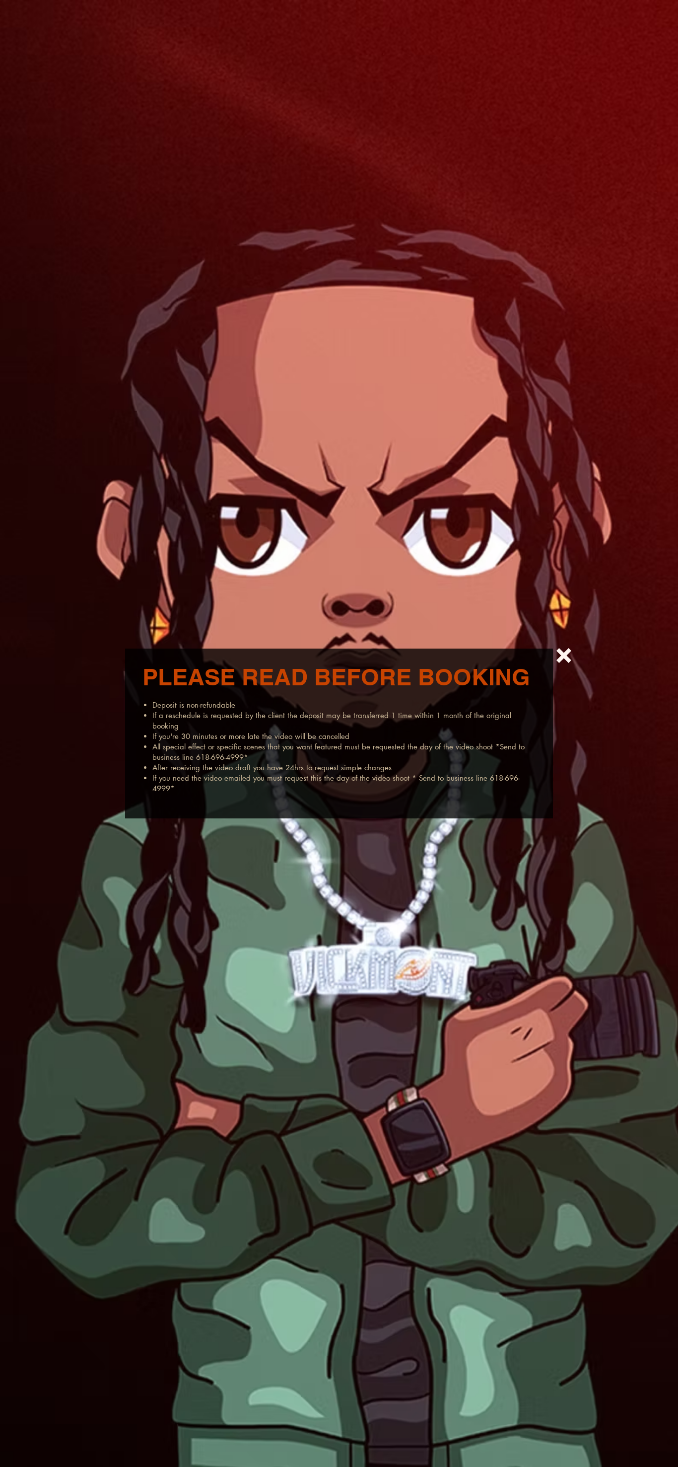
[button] (563, 655)
